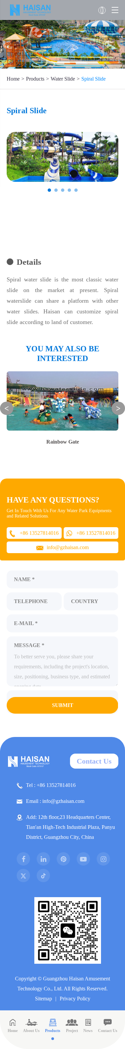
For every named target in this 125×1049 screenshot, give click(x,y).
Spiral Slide (93, 79)
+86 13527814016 (39, 533)
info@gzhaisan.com (68, 547)
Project (72, 1030)
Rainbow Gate (62, 442)
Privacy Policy (75, 998)
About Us (31, 1030)
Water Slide (63, 79)
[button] (49, 190)
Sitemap (43, 998)
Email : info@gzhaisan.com (55, 801)
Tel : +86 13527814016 (51, 785)
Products (35, 79)
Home (13, 79)
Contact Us (94, 761)
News (88, 1030)
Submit (62, 705)
